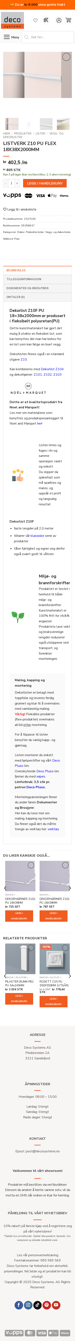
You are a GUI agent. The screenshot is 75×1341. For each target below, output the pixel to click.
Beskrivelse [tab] (16, 270)
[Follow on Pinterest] (46, 1305)
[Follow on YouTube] (56, 1305)
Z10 (24, 359)
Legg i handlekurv (45, 183)
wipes (40, 776)
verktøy (53, 829)
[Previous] (10, 83)
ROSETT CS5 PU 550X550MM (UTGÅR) (54, 983)
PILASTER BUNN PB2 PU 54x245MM (19, 983)
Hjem (6, 134)
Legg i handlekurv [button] (19, 916)
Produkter (22, 134)
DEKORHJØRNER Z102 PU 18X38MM (20, 900)
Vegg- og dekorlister (58, 232)
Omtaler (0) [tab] (15, 297)
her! (39, 423)
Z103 (57, 374)
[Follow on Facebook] (19, 1305)
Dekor (21, 232)
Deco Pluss (44, 771)
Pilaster (21, 977)
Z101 (38, 374)
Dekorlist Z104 (52, 369)
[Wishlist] (35, 20)
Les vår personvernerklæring (37, 1255)
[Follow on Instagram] (28, 1305)
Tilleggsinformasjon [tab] (23, 279)
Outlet (55, 977)
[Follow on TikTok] (37, 1305)
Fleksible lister (35, 232)
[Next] (65, 83)
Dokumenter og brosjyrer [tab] (27, 288)
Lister (40, 134)
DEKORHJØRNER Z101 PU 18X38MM (55, 900)
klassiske (37, 535)
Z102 (48, 374)
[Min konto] (59, 20)
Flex (17, 239)
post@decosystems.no (43, 1151)
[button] (68, 20)
